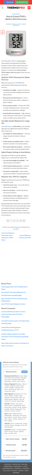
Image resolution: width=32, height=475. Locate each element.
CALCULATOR (7, 470)
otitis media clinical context (9, 343)
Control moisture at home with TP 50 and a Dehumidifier (13, 314)
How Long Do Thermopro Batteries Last (13, 292)
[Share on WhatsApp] (7, 220)
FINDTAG (21, 470)
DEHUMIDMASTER (7, 468)
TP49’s (3, 206)
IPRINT (27, 470)
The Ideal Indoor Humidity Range (11, 295)
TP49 (12, 61)
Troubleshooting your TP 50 (9, 330)
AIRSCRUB (24, 464)
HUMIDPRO (17, 468)
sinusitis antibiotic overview (9, 311)
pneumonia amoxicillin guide (10, 327)
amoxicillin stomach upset (9, 321)
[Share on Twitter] (14, 220)
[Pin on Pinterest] (20, 220)
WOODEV (14, 470)
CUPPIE (25, 466)
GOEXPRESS (25, 468)
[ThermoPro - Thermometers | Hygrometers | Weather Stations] (16, 7)
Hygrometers (16, 14)
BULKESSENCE (17, 466)
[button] (2, 8)
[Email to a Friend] (17, 220)
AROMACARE (16, 464)
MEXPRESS (16, 472)
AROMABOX (7, 464)
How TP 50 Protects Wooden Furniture (13, 304)
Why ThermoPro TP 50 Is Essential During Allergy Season (14, 336)
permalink (15, 229)
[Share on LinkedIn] (24, 220)
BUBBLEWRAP (8, 466)
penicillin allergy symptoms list (10, 334)
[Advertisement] (16, 263)
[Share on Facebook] (11, 220)
